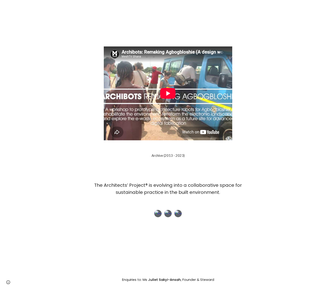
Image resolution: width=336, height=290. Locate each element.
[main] (168, 189)
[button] (8, 282)
